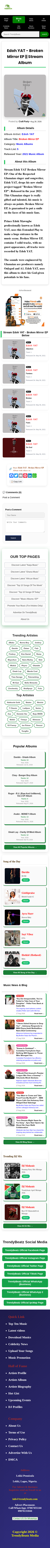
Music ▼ (18, 19)
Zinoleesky (13, 688)
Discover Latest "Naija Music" (25, 565)
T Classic (13, 708)
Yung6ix (25, 731)
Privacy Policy (17, 1439)
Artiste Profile (17, 1373)
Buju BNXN (37, 714)
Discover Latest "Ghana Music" (25, 572)
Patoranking (33, 677)
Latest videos (16, 1330)
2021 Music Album (33, 154)
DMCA (13, 1459)
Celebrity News (18, 1344)
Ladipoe (26, 708)
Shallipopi (27, 688)
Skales (28, 702)
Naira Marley (27, 660)
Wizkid (13, 665)
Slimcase (36, 720)
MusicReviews (31, 27)
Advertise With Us (20, 1452)
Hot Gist (13, 1393)
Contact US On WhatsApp (25, 1518)
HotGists (19, 27)
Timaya (24, 720)
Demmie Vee (22, 714)
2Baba (11, 643)
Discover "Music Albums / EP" (25, 599)
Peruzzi (39, 725)
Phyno (24, 665)
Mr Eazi (16, 683)
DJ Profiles (15, 1407)
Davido (15, 648)
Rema (38, 654)
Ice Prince (26, 725)
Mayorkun (12, 660)
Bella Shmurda (31, 683)
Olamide (36, 665)
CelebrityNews (6, 27)
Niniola (40, 702)
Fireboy (12, 654)
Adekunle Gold (13, 702)
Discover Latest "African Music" (25, 578)
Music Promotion (19, 1357)
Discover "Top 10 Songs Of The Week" (25, 585)
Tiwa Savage (16, 677)
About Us (25, 619)
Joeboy (38, 643)
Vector (38, 708)
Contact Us (15, 1446)
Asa (9, 714)
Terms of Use (16, 1432)
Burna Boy (24, 643)
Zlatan (26, 648)
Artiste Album (17, 1379)
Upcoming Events (19, 1400)
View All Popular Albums (25, 847)
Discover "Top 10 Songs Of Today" (25, 592)
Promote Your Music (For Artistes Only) (25, 606)
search (44, 34)
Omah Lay (17, 671)
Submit (13, 538)
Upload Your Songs (20, 1351)
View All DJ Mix (25, 1226)
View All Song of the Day (25, 972)
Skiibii (12, 720)
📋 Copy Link (16, 482)
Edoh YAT (28, 134)
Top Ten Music (17, 1323)
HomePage (6, 19)
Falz (36, 648)
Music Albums (24, 144)
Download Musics (19, 1337)
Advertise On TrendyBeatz (25, 612)
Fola (40, 688)
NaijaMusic (31, 19)
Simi (40, 660)
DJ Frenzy (12, 725)
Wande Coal (32, 671)
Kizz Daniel (26, 654)
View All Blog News (25, 1142)
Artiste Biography (19, 1386)
